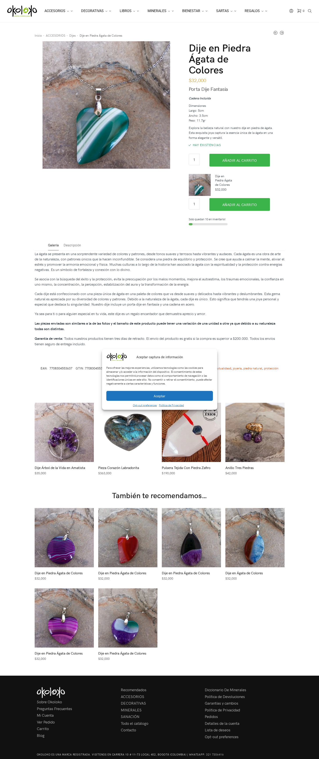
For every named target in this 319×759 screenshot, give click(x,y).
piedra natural (252, 368)
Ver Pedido (46, 722)
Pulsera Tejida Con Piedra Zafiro (186, 467)
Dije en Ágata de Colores (244, 572)
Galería (53, 245)
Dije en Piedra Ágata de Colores (59, 572)
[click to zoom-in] (106, 105)
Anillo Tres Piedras (239, 467)
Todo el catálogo (134, 723)
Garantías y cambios (221, 703)
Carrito (43, 728)
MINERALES (131, 709)
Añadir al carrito (239, 160)
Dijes (72, 35)
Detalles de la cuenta (222, 723)
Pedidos (211, 716)
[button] (211, 357)
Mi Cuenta (45, 715)
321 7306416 (215, 754)
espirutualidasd (221, 368)
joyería (237, 368)
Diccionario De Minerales (225, 689)
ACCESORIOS (55, 35)
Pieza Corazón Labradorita (118, 467)
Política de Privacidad (171, 405)
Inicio (38, 35)
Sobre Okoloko (49, 701)
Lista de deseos (217, 729)
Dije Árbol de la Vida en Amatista (60, 467)
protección (271, 368)
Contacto (128, 729)
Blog (41, 735)
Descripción (72, 245)
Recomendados (133, 689)
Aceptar (159, 396)
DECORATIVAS (133, 703)
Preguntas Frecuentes (54, 708)
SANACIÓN (130, 716)
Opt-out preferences (145, 405)
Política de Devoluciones (225, 696)
